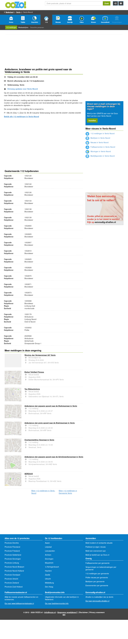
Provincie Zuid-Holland (13, 586)
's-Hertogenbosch (52, 566)
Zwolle (47, 574)
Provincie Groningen (13, 559)
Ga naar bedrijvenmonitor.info (56, 603)
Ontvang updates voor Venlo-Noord (22, 89)
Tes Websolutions (32, 389)
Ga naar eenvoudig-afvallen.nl (97, 601)
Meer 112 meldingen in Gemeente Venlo (68, 491)
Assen (47, 543)
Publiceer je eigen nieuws (96, 547)
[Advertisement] (44, 139)
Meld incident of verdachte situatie (99, 543)
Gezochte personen (37, 27)
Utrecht (48, 578)
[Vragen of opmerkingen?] (120, 3)
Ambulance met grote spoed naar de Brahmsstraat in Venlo (49, 423)
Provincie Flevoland (12, 547)
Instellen (92, 120)
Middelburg (49, 582)
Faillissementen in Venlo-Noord (102, 147)
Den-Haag (49, 586)
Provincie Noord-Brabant (14, 566)
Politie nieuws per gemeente (97, 577)
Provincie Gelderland (13, 555)
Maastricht (49, 563)
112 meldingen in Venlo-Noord (102, 133)
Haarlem (48, 570)
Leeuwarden (50, 551)
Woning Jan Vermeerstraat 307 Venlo (40, 355)
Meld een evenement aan (96, 551)
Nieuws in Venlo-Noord (99, 142)
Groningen (49, 559)
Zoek (106, 3)
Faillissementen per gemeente (98, 563)
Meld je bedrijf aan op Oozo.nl (97, 555)
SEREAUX (28, 473)
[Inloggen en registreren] (115, 3)
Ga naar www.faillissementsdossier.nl (19, 603)
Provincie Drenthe (12, 543)
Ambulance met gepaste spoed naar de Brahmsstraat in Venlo (50, 406)
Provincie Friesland (12, 551)
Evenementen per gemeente (97, 585)
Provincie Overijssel (12, 574)
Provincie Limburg (12, 563)
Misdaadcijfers (23, 27)
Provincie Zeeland (12, 582)
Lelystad (48, 547)
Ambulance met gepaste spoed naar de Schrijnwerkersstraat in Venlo (53, 456)
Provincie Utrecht (11, 578)
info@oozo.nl (50, 612)
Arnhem (48, 555)
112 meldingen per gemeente (97, 573)
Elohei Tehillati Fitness (34, 372)
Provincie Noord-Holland (14, 570)
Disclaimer (83, 612)
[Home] (15, 4)
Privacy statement (97, 612)
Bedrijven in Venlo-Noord (100, 138)
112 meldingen (11, 27)
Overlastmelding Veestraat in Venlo (39, 440)
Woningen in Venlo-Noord (100, 151)
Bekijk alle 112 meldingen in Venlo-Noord (21, 116)
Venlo (18, 12)
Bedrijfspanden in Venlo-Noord (102, 156)
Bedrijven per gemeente (95, 581)
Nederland (10, 12)
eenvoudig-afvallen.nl (105, 222)
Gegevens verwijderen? (67, 612)
